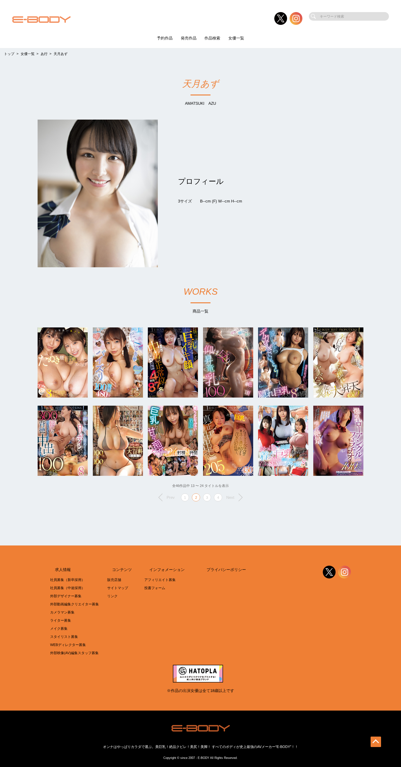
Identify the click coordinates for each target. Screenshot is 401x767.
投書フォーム (154, 588)
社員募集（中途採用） (67, 588)
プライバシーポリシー (226, 569)
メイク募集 (59, 628)
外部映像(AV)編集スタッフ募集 (74, 653)
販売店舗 (114, 580)
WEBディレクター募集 (68, 645)
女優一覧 (236, 38)
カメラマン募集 (62, 612)
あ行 (44, 54)
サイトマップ (117, 588)
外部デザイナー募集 (65, 596)
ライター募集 (60, 620)
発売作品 (189, 38)
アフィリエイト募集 (160, 580)
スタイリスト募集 (64, 637)
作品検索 (212, 38)
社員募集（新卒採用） (67, 580)
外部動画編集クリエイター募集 (74, 604)
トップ (9, 54)
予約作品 (165, 38)
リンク (112, 596)
